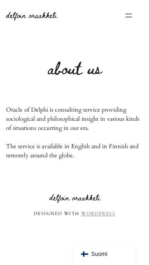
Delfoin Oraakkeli (31, 14)
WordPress (98, 214)
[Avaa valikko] (129, 15)
